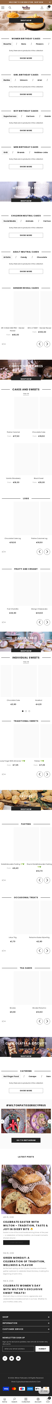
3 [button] (26, 29)
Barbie (7, 80)
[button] (2, 1121)
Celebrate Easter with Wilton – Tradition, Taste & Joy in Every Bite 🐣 (25, 1225)
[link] (14, 1400)
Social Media (10, 221)
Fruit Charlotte (12, 609)
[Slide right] (47, 344)
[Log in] (42, 7)
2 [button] (23, 29)
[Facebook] (5, 1358)
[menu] (2, 7)
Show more (26, 58)
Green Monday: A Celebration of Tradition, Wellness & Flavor (24, 1261)
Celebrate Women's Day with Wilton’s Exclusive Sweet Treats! (22, 1289)
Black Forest (39, 478)
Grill (5, 152)
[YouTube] (18, 1358)
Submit (42, 1349)
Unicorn (24, 80)
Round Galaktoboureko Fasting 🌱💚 (39, 865)
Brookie (13, 1008)
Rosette (7, 44)
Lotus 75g (13, 937)
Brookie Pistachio (39, 1008)
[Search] (9, 7)
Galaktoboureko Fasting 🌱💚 (12, 864)
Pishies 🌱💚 (39, 761)
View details (16, 1242)
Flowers (39, 44)
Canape (32, 1076)
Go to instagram (26, 1140)
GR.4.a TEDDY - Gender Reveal (39, 328)
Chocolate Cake (38, 432)
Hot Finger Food (11, 1076)
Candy (24, 257)
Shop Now (26, 20)
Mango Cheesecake (39, 609)
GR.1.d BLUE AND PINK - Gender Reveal (12, 329)
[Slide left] (40, 344)
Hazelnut (38, 700)
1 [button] (20, 29)
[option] (26, 21)
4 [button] (29, 29)
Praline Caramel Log (39, 538)
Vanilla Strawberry (13, 478)
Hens (23, 44)
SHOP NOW (38, 2)
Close (50, 2)
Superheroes (10, 116)
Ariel (39, 80)
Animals (29, 221)
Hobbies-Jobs (41, 152)
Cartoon (30, 116)
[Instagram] (11, 1358)
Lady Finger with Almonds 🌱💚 (12, 761)
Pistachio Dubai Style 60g (39, 937)
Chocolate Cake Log (13, 538)
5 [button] (31, 29)
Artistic (7, 257)
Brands (20, 152)
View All (26, 394)
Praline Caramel (13, 432)
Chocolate (42, 257)
